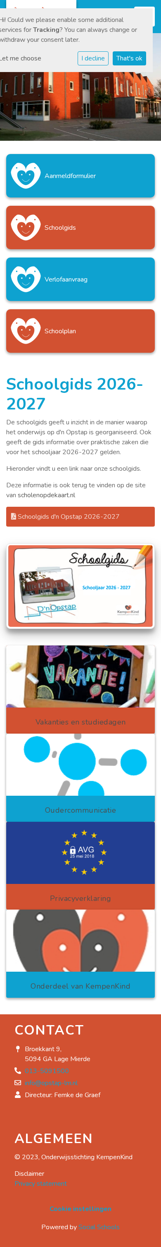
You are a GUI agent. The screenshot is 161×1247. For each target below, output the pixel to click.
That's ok (129, 58)
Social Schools (99, 1227)
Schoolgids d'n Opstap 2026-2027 (68, 516)
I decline (93, 58)
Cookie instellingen (80, 1208)
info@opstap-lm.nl (51, 1083)
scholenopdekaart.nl (47, 495)
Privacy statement (40, 1183)
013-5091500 (47, 1071)
